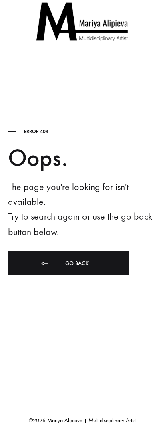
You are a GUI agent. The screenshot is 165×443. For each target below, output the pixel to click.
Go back (76, 263)
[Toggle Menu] (12, 20)
